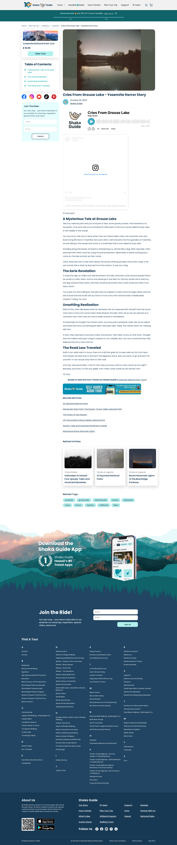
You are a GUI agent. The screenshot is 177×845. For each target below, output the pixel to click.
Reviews (144, 805)
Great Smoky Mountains (65, 703)
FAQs (126, 810)
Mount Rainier (95, 699)
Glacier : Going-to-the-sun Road (69, 661)
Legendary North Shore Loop (101, 678)
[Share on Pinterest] (54, 96)
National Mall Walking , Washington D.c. (105, 716)
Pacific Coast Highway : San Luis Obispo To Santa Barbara (102, 755)
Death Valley (27, 746)
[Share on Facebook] (24, 96)
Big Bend (25, 672)
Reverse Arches (130, 658)
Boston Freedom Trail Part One (34, 695)
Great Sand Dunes (63, 700)
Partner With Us (147, 810)
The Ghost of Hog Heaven (75, 414)
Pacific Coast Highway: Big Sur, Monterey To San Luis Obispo (102, 766)
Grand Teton (61, 693)
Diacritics (151, 841)
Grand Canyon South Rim (66, 681)
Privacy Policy (137, 841)
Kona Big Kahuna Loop (99, 658)
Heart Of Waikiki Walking (65, 726)
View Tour (40, 53)
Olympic (93, 740)
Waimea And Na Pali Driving (135, 726)
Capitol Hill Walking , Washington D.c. (36, 715)
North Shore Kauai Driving (100, 729)
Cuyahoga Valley (29, 735)
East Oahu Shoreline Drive (32, 760)
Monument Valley (97, 696)
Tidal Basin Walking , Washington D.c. (138, 712)
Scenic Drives (85, 822)
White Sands (129, 733)
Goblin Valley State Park (65, 674)
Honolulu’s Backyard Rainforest (68, 739)
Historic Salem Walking (65, 736)
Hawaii (127, 816)
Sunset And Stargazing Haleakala (137, 695)
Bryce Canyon (27, 701)
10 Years (136, 5)
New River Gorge (96, 719)
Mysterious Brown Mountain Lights (79, 431)
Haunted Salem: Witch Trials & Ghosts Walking (71, 718)
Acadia (24, 651)
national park (101, 500)
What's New (84, 816)
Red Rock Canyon (131, 651)
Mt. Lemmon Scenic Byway (100, 705)
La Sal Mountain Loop (98, 668)
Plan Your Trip (110, 5)
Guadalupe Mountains (65, 707)
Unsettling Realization (37, 81)
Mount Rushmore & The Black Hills (103, 702)
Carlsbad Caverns (29, 722)
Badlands (25, 665)
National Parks (147, 816)
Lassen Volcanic (96, 675)
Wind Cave (128, 736)
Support (125, 5)
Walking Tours (107, 822)
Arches (24, 655)
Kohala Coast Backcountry (100, 655)
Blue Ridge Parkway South (32, 688)
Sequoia (127, 682)
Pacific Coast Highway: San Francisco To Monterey (105, 772)
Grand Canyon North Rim (65, 678)
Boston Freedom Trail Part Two (34, 698)
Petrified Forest (96, 776)
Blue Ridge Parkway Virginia (33, 692)
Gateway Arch (61, 651)
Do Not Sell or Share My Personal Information (87, 841)
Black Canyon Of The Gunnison (34, 682)
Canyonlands (27, 712)
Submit (40, 136)
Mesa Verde (95, 692)
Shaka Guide (76, 103)
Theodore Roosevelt (132, 709)
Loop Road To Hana (97, 682)
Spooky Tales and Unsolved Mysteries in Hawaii (85, 425)
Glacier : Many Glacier (64, 664)
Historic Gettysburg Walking (67, 733)
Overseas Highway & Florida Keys (103, 743)
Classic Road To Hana (30, 725)
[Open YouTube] (39, 96)
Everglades (26, 763)
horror (78, 505)
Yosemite (55, 26)
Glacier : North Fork (63, 668)
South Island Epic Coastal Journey (137, 688)
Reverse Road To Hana (133, 661)
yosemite (69, 500)
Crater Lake (26, 732)
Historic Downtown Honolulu (67, 729)
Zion (125, 760)
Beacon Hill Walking (29, 668)
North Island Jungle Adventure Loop (104, 726)
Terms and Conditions (117, 841)
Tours (60, 5)
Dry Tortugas (27, 749)
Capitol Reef (27, 719)
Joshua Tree (61, 770)
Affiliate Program (108, 816)
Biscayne (25, 678)
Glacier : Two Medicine (65, 671)
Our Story (83, 805)
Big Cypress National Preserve (34, 675)
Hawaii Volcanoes (63, 723)
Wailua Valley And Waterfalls (135, 723)
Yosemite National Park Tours (132, 379)
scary (67, 505)
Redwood (128, 655)
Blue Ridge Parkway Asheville (33, 685)
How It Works (85, 810)
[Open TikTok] (46, 96)
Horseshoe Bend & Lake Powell (68, 746)
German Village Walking (65, 655)
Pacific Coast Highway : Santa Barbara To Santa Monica (105, 760)
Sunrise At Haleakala (132, 692)
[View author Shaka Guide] (65, 102)
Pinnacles (94, 780)
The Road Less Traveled (38, 85)
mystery (90, 505)
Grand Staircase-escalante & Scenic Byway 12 (70, 689)
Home (24, 26)
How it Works (94, 5)
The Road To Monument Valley (136, 705)
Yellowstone (129, 746)
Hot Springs (60, 749)
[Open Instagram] (31, 96)
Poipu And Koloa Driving (99, 783)
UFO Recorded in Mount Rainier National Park (84, 420)
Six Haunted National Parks (75, 403)
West (116, 505)
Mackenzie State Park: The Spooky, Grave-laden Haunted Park (92, 409)
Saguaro (127, 675)
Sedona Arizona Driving (133, 678)
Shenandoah (129, 685)
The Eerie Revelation (37, 77)
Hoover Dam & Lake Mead (66, 743)
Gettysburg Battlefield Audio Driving (70, 658)
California (45, 26)
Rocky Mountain (130, 664)
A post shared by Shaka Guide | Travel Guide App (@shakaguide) (95, 205)
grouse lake (84, 500)
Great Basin (60, 697)
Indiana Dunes (61, 760)
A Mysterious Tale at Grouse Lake (40, 71)
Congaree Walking (29, 729)
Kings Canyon (95, 651)
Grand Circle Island (63, 684)
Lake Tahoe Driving (97, 672)
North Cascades (96, 723)
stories (115, 500)
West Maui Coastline (132, 729)
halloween (128, 500)
